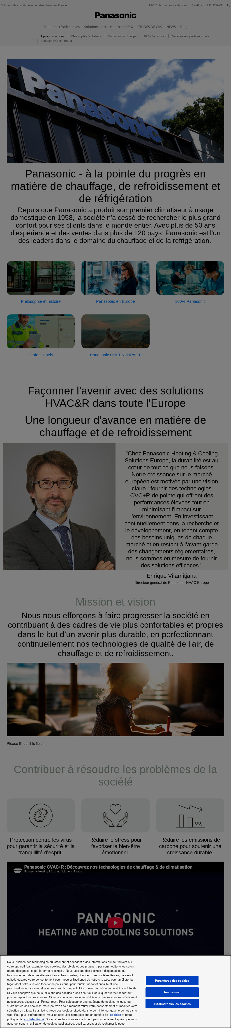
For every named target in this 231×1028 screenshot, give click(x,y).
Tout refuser (172, 992)
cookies (115, 1014)
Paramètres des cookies (172, 980)
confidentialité (34, 1019)
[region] (115, 991)
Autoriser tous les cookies (172, 1004)
